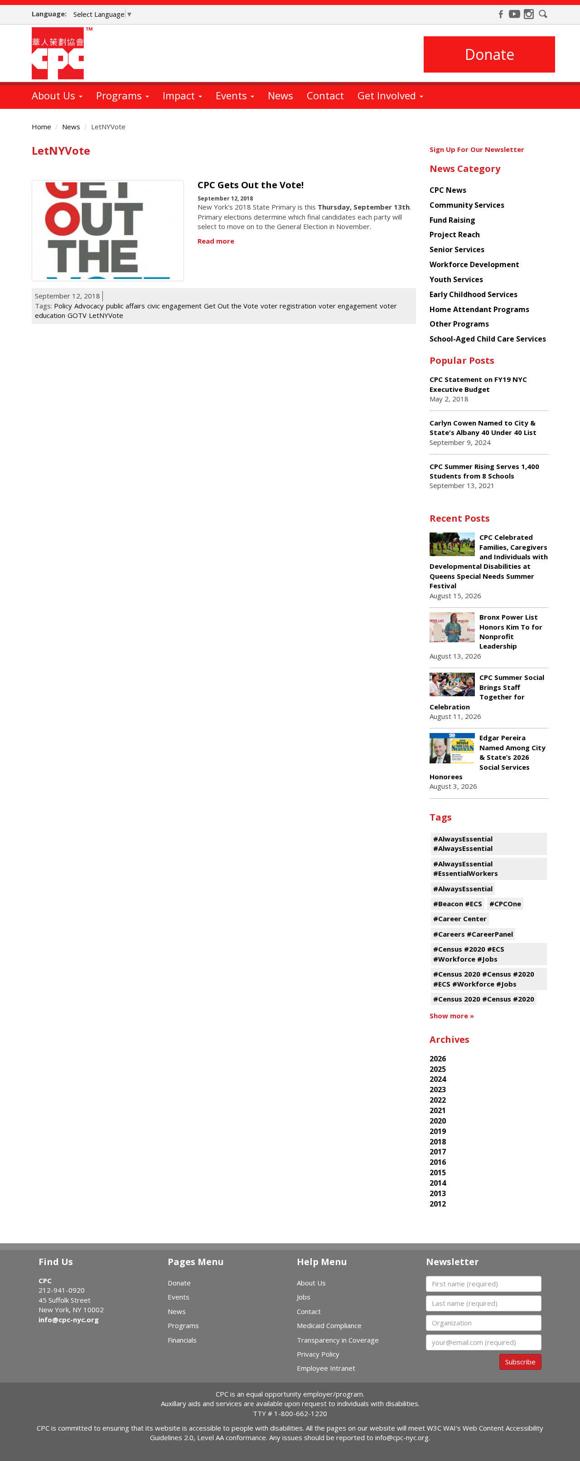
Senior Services (457, 249)
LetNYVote (106, 315)
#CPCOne (505, 903)
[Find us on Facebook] (501, 14)
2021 (438, 1110)
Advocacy (89, 305)
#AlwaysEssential (463, 888)
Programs (120, 95)
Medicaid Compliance (329, 1325)
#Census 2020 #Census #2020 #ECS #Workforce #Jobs (483, 978)
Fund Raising (452, 220)
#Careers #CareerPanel (473, 933)
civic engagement (174, 305)
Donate (489, 54)
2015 (438, 1173)
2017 (438, 1152)
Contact (325, 95)
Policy (63, 305)
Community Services (467, 205)
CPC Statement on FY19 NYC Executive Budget (478, 384)
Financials (182, 1339)
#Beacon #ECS (457, 903)
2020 (438, 1121)
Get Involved (388, 95)
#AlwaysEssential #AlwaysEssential (463, 843)
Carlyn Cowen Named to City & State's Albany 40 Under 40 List (483, 427)
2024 (438, 1079)
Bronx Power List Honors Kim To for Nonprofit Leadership (510, 631)
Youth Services (456, 279)
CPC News (448, 190)
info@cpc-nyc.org (69, 1319)
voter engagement (348, 305)
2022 (438, 1100)
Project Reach (455, 234)
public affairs (125, 305)
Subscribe (520, 1361)
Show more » (452, 1015)
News (280, 95)
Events (233, 95)
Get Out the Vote (231, 305)
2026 (438, 1059)
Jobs (303, 1296)
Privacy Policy (318, 1353)
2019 (438, 1131)
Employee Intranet (326, 1368)
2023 (438, 1090)
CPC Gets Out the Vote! (251, 185)
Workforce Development (474, 264)
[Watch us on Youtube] (515, 14)
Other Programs (459, 324)
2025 (438, 1069)
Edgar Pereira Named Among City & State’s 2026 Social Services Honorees (488, 757)
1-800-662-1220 (300, 1413)
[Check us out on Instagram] (529, 14)
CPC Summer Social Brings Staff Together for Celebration (487, 692)
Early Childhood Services (473, 294)
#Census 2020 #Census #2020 (483, 998)
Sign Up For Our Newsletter (477, 149)
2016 (438, 1162)
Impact (180, 95)
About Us (55, 95)
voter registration (288, 305)
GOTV (77, 315)
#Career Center (460, 918)
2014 (438, 1183)
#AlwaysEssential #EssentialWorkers (465, 868)
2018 (438, 1142)
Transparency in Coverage (338, 1339)
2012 (438, 1204)
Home (41, 126)
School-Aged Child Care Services (488, 339)
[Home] (65, 53)
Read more (216, 240)
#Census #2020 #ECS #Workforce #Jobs (468, 953)
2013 (438, 1193)
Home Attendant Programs (479, 309)
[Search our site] (543, 14)
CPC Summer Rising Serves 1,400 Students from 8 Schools (484, 471)
